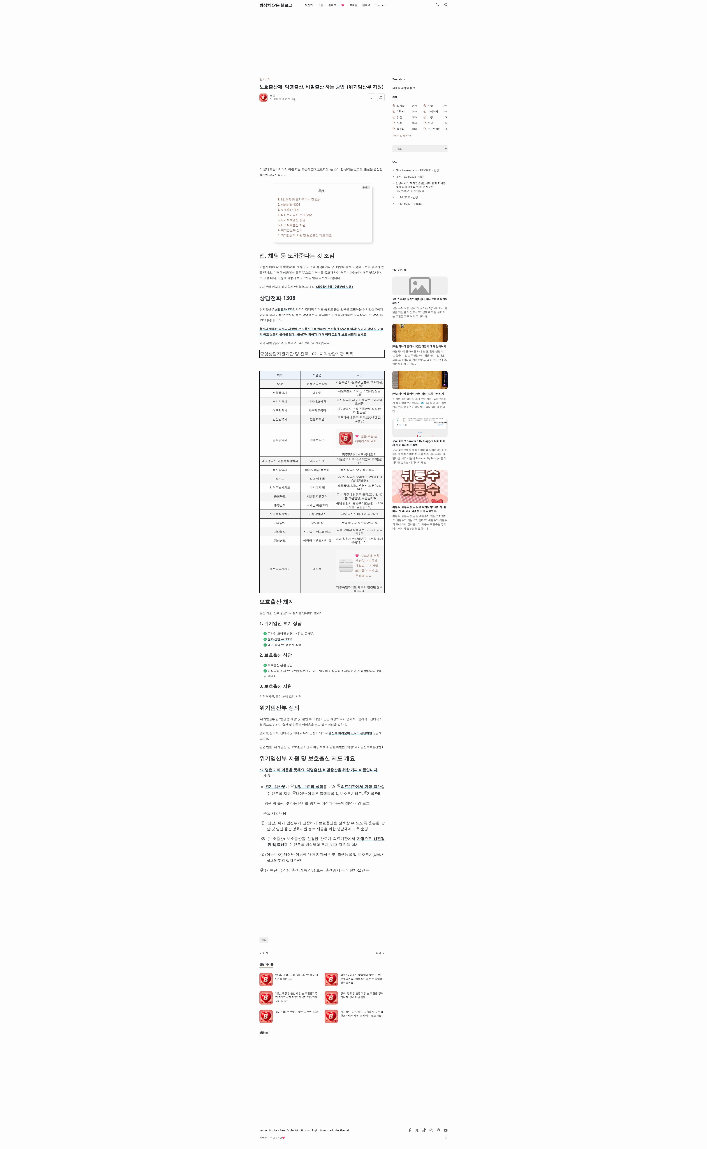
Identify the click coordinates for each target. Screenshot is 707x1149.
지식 (263, 940)
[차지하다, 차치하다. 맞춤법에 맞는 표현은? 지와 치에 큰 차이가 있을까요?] (331, 1022)
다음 (378, 953)
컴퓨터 (401, 129)
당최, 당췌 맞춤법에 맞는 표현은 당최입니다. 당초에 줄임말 (362, 995)
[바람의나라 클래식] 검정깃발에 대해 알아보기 (419, 346)
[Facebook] (410, 1131)
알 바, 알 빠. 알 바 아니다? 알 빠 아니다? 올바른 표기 (296, 976)
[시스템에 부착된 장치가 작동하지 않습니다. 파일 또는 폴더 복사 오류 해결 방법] (346, 571)
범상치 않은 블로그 (275, 5)
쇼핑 (320, 5)
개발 (430, 105)
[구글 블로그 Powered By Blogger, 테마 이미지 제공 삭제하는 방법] (420, 436)
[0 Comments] (371, 97)
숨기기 (366, 187)
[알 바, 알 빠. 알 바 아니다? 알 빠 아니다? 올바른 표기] (266, 985)
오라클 (401, 105)
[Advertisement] (353, 44)
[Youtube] (446, 1131)
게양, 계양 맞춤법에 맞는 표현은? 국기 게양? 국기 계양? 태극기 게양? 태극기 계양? (296, 997)
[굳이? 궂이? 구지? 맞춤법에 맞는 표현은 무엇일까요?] (420, 294)
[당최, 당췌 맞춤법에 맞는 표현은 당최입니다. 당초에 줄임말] (331, 1003)
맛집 (399, 117)
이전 (265, 953)
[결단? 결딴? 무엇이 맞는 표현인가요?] (266, 1022)
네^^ (398, 176)
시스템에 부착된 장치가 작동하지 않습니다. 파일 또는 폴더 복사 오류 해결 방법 (367, 565)
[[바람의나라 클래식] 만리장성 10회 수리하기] (420, 388)
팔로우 (366, 5)
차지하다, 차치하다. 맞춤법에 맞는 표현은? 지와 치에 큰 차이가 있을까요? (361, 1013)
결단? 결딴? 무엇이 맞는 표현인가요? (296, 1011)
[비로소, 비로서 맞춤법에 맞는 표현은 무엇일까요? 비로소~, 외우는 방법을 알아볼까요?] (331, 985)
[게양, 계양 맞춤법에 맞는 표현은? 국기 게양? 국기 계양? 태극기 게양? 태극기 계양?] (266, 1003)
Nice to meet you (406, 170)
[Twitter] (417, 1131)
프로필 (353, 5)
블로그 (332, 5)
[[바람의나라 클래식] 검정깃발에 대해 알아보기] (420, 341)
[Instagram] (431, 1131)
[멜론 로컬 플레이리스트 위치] (346, 444)
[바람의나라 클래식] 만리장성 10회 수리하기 (418, 393)
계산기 (309, 5)
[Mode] (437, 5)
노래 (399, 123)
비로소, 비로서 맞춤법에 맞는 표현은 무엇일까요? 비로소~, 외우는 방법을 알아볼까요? (361, 978)
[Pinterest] (438, 1131)
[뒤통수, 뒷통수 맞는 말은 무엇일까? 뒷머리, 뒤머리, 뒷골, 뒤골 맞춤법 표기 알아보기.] (420, 502)
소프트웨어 (434, 129)
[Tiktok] (424, 1131)
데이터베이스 (435, 111)
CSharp (401, 111)
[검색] (445, 5)
